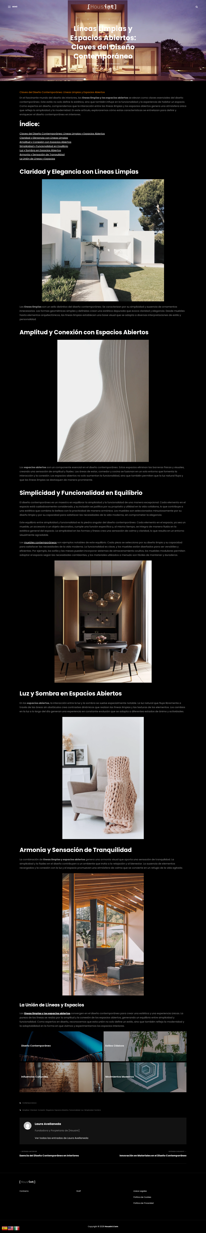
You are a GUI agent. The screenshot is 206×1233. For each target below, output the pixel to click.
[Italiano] (17, 1228)
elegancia (50, 1110)
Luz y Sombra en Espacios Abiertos (40, 150)
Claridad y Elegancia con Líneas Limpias (44, 137)
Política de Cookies (142, 1197)
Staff (78, 1191)
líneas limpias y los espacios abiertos (47, 1013)
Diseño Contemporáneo (36, 1045)
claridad (33, 1110)
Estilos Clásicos (114, 1045)
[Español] (5, 1228)
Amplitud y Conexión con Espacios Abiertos (45, 142)
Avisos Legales (140, 1191)
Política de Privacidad (143, 1203)
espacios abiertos (62, 1110)
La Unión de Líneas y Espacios (37, 158)
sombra (97, 1110)
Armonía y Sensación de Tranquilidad (42, 154)
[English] (11, 1228)
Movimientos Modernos (119, 1076)
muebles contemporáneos (40, 542)
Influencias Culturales (34, 1076)
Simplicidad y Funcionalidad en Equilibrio (44, 146)
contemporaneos (29, 1103)
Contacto (24, 1191)
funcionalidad (74, 1110)
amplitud (25, 1110)
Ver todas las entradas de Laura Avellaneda (61, 1138)
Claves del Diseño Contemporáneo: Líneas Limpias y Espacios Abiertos (62, 133)
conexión (41, 1110)
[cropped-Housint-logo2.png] (102, 6)
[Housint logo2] (27, 1182)
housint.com (111, 1226)
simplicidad (89, 1110)
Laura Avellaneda (113, 64)
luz (82, 1110)
